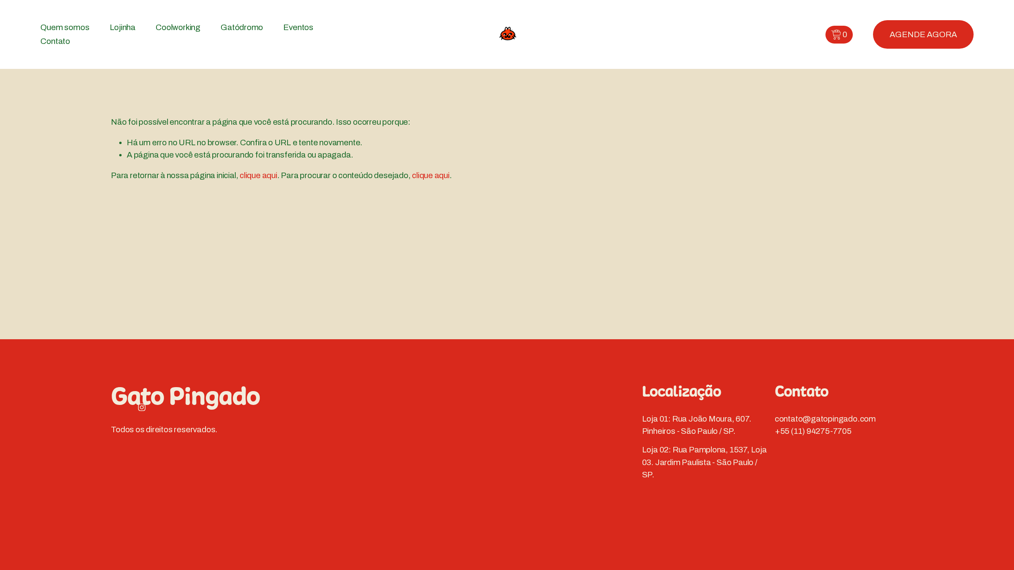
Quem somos (64, 27)
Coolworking (178, 27)
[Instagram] (142, 407)
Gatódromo (242, 27)
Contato (55, 41)
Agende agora (923, 34)
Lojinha (123, 27)
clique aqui (258, 175)
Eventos (298, 27)
